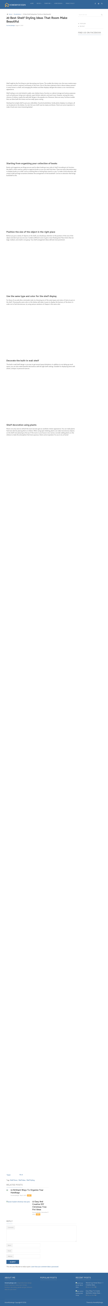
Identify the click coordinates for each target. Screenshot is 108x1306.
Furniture (47, 4)
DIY (29, 1195)
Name (9, 1245)
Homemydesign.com (10, 1283)
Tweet (8, 1175)
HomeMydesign (10, 1302)
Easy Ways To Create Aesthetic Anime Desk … (94, 1292)
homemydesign (10, 25)
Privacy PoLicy (70, 4)
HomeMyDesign (98, 1302)
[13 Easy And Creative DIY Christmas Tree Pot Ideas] (18, 1208)
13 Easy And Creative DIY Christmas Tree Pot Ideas (39, 1205)
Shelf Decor (13, 1180)
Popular (83, 24)
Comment (10, 1227)
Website (10, 1256)
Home (31, 4)
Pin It (21, 1175)
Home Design (58, 4)
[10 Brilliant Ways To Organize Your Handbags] (7, 1190)
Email (9, 1251)
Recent (82, 26)
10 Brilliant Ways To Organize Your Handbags (27, 1192)
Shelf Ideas (21, 1180)
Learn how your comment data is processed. (45, 1266)
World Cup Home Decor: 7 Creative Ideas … (94, 1284)
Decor (38, 4)
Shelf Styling (30, 1180)
